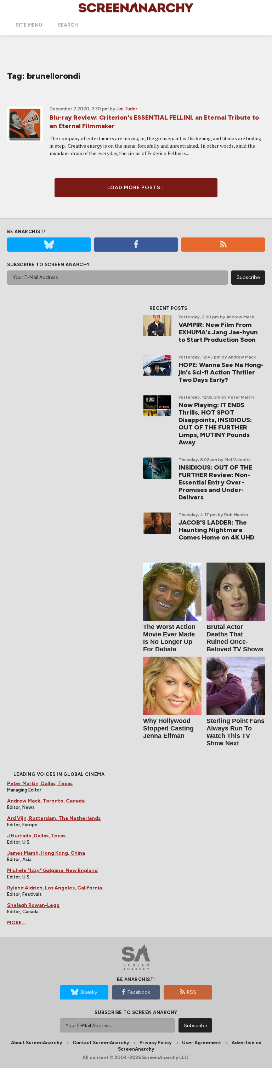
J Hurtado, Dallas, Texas (36, 836)
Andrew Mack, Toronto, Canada (46, 801)
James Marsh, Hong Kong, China (46, 853)
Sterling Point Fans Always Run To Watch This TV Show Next (235, 732)
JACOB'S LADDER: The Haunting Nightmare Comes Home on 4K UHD (216, 530)
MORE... (16, 923)
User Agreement (201, 1042)
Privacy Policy (155, 1042)
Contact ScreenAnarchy (101, 1042)
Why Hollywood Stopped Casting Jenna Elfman (168, 728)
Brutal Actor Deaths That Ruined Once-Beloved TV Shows (235, 638)
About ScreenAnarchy (36, 1042)
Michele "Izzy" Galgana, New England (52, 870)
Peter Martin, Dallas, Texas (40, 784)
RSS (191, 992)
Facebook (139, 992)
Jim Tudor (126, 108)
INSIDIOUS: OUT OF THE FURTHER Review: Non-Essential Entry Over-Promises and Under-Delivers (215, 482)
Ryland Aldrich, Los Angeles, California (54, 888)
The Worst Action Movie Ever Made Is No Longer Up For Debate (169, 638)
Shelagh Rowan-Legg (33, 905)
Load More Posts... (136, 188)
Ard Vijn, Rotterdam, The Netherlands (54, 818)
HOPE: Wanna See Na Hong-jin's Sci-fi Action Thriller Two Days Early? (221, 372)
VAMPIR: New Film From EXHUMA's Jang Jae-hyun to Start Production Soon (218, 332)
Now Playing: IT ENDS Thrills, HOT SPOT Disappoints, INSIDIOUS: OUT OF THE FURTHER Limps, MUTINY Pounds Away (215, 423)
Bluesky (88, 992)
